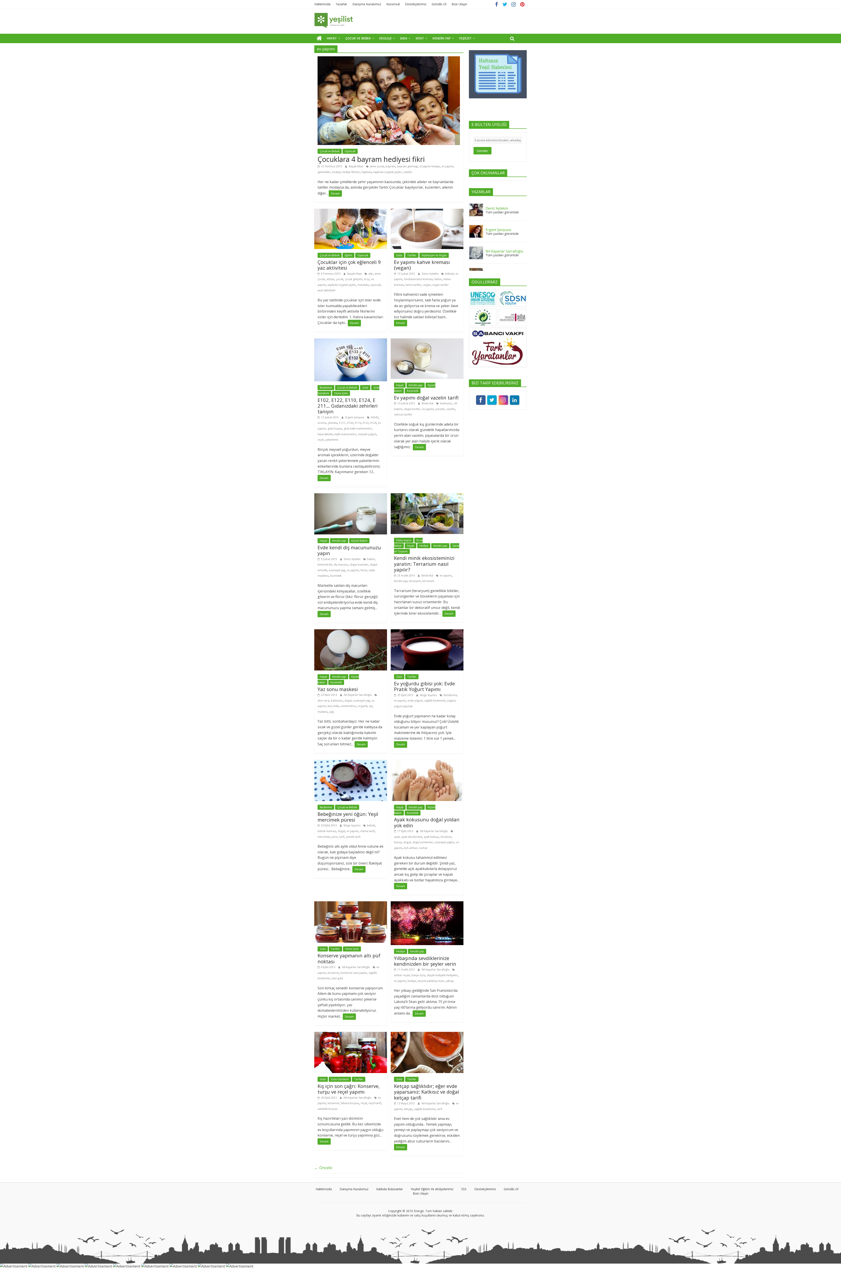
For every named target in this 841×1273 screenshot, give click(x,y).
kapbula (367, 172)
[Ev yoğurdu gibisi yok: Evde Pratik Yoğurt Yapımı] (427, 631)
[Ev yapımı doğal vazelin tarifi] (427, 341)
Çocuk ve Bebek (329, 151)
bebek (371, 825)
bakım (371, 559)
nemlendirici (348, 706)
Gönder (482, 151)
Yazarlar (341, 4)
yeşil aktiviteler (327, 290)
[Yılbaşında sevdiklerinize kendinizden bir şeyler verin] (427, 904)
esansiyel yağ (337, 570)
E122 (366, 423)
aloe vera (323, 700)
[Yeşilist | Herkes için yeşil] (319, 38)
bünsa (398, 842)
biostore (446, 837)
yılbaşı (450, 981)
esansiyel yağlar (444, 842)
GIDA (403, 38)
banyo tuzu (418, 975)
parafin (440, 409)
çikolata (332, 423)
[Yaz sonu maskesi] (350, 631)
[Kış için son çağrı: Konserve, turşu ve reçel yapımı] (350, 1034)
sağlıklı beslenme (434, 700)
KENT (420, 38)
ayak (397, 837)
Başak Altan (356, 166)
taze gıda (337, 978)
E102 (350, 423)
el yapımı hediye (430, 166)
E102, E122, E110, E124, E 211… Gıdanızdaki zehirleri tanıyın (348, 406)
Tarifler (411, 255)
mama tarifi (367, 831)
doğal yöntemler (422, 842)
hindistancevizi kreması (418, 279)
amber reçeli (402, 975)
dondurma (450, 695)
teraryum (415, 581)
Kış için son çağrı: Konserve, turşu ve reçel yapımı (349, 1089)
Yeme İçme (341, 393)
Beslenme (326, 387)
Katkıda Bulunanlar (389, 1189)
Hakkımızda (322, 4)
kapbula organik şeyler (387, 172)
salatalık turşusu (327, 1109)
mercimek (324, 837)
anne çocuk (377, 166)
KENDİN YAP (442, 38)
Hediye (423, 546)
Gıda (399, 255)
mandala (363, 285)
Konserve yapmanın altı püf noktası (349, 958)
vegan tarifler (440, 285)
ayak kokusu (431, 837)
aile (370, 274)
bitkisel (449, 274)
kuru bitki (333, 706)
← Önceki (323, 1167)
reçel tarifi (375, 1103)
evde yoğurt (415, 700)
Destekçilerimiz (415, 4)
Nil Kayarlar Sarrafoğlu (358, 695)
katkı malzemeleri (345, 434)
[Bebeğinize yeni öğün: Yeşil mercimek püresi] (350, 762)
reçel (321, 440)
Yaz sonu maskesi (338, 689)
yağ (331, 712)
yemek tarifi (353, 837)
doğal (348, 700)
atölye (330, 279)
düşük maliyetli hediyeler (442, 975)
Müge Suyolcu (429, 695)
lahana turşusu (350, 1103)
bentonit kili (325, 564)
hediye (336, 172)
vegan (427, 285)
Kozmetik (412, 391)
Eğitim (348, 255)
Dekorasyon (403, 540)
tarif (341, 837)
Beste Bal (428, 403)
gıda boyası (335, 428)
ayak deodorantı (411, 837)
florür (363, 570)
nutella (407, 172)
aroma (322, 423)
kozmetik (335, 576)
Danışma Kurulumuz (366, 4)
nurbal (423, 848)
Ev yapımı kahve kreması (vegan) (422, 265)
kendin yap (401, 581)
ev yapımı (447, 166)
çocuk (339, 279)
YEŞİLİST (465, 38)
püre (334, 837)
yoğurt (451, 700)
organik (362, 706)
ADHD (374, 417)
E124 (373, 423)
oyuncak (375, 285)
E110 (358, 423)
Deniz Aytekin (430, 274)
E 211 (342, 423)
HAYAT (332, 38)
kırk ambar (410, 848)
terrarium (428, 581)
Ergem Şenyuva (355, 417)
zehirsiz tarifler (403, 414)
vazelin (450, 409)
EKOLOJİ (385, 38)
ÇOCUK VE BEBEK (358, 38)
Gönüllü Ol (439, 4)
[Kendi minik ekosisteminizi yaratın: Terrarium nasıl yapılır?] (427, 495)
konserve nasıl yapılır (354, 973)
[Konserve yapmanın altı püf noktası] (350, 904)
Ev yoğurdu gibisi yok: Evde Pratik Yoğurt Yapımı (424, 686)
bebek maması (327, 831)
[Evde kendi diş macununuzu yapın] (350, 495)
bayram (390, 166)
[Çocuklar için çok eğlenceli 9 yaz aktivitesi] (350, 211)
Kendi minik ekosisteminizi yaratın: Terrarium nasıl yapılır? (424, 564)
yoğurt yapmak (403, 706)
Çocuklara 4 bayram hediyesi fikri (371, 159)
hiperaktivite (325, 434)
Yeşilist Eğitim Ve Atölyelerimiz (432, 1189)
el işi (366, 279)
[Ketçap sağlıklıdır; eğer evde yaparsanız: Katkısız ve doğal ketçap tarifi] (427, 1034)
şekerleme (331, 440)
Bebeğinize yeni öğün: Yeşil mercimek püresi (348, 817)
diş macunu (341, 564)
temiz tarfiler (413, 285)
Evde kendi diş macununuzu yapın (349, 550)
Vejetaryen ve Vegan (434, 255)
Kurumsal (393, 4)
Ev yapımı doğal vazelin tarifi (426, 397)
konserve (333, 973)
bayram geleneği (407, 166)
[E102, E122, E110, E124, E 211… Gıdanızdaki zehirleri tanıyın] (350, 341)
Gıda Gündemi (340, 1079)
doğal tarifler (412, 409)
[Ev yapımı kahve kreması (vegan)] (427, 211)
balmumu (446, 403)
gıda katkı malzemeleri (358, 428)
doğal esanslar (359, 564)
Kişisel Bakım (359, 541)
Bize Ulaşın (459, 4)
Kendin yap (415, 385)
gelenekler (324, 172)
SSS (463, 1189)
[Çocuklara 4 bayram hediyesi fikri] (389, 59)
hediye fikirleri (351, 172)
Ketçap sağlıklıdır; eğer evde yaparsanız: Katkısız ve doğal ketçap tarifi (426, 1092)
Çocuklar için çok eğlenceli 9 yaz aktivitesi (349, 265)
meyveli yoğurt (367, 434)
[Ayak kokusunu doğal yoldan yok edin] (427, 762)
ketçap (408, 1109)
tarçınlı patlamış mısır (431, 981)
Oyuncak (350, 151)
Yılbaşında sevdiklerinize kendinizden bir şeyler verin (425, 961)
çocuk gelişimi (353, 279)
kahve (438, 279)
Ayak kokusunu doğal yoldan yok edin (426, 822)
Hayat (399, 385)
